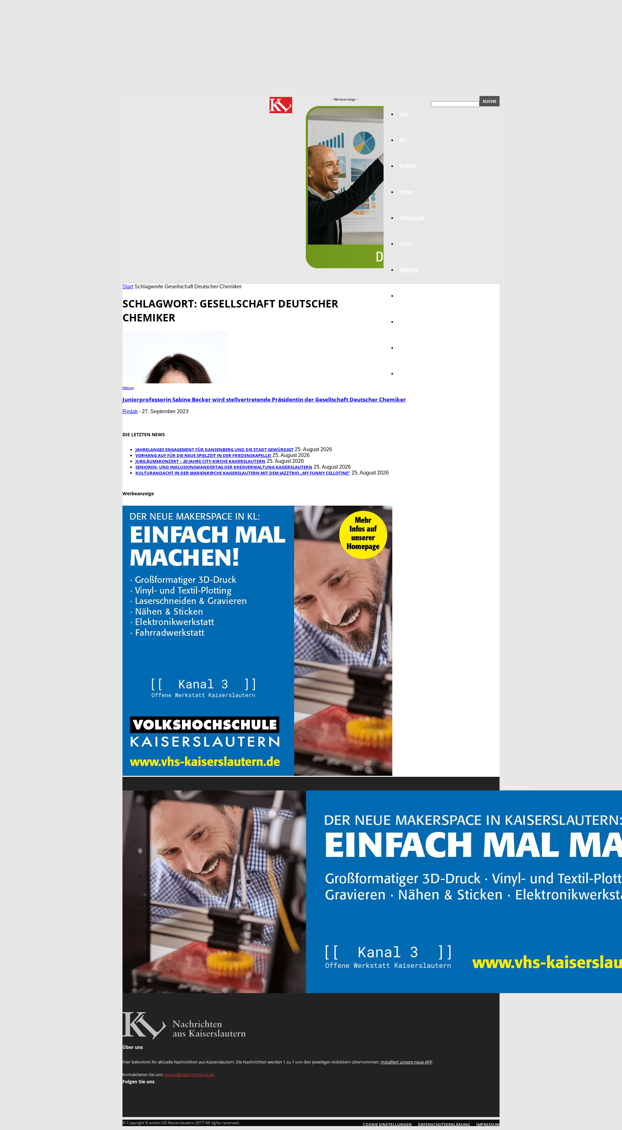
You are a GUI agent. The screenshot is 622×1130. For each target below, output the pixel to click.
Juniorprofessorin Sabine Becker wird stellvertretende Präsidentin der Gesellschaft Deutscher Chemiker (264, 399)
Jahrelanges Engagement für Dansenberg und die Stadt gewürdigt (214, 449)
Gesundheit (413, 321)
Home (141, 101)
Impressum (187, 101)
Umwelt (408, 295)
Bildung (128, 388)
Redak (130, 411)
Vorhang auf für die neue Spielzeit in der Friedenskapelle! (203, 455)
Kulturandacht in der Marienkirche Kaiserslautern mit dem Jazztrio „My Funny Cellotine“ (242, 473)
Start (127, 286)
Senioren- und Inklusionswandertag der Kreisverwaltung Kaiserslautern (223, 467)
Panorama (412, 373)
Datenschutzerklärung (232, 101)
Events (161, 101)
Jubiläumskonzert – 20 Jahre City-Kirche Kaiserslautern (200, 461)
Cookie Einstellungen (387, 1124)
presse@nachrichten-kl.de (189, 1074)
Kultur (407, 347)
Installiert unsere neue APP (406, 1062)
